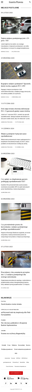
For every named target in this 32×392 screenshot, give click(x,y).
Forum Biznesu (9, 366)
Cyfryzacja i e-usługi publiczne (10, 309)
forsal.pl (13, 358)
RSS (16, 353)
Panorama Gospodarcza (20, 366)
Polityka (3, 301)
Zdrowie (3, 330)
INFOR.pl (18, 358)
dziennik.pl (7, 358)
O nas (8, 345)
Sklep (27, 362)
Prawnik (3, 320)
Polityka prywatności (7, 349)
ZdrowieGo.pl (15, 362)
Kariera (28, 345)
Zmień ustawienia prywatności (22, 349)
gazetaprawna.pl (7, 362)
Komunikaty (21, 345)
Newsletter (22, 362)
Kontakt (4, 345)
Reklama (14, 345)
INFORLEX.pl (24, 358)
